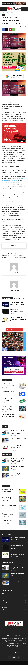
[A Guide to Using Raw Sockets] (5, 440)
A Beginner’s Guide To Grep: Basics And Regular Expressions (18, 447)
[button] (2, 9)
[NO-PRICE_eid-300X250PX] (14, 71)
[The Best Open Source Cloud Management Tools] (22, 507)
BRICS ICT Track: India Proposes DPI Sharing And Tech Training (18, 319)
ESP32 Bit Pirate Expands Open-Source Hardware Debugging (18, 311)
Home (3, 12)
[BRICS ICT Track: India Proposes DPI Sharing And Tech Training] (5, 319)
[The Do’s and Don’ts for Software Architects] (22, 491)
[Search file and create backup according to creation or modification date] (5, 432)
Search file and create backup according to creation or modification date (18, 432)
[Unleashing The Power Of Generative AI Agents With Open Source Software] (22, 408)
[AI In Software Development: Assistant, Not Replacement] (22, 386)
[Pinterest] (10, 29)
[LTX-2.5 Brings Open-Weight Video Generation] (5, 304)
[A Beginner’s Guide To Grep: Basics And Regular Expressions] (5, 447)
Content (7, 12)
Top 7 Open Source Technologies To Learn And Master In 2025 (9, 499)
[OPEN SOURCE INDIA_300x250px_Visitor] (14, 351)
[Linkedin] (14, 657)
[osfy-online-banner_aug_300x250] (14, 374)
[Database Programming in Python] (5, 468)
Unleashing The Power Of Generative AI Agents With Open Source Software (8, 408)
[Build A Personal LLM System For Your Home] (22, 401)
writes (19, 158)
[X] (6, 29)
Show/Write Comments (14, 330)
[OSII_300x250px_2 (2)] (14, 144)
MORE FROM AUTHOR (19, 298)
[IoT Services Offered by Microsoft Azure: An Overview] (22, 522)
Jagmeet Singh (6, 25)
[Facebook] (3, 29)
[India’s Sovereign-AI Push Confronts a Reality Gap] (22, 393)
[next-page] (5, 325)
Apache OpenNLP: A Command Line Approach (7, 255)
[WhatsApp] (13, 29)
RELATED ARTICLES (7, 298)
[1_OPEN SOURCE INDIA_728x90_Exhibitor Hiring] (14, 5)
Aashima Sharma (14, 25)
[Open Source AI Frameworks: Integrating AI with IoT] (22, 515)
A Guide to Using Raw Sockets (18, 438)
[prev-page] (3, 325)
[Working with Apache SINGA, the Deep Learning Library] (22, 416)
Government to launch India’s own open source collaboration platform (20, 255)
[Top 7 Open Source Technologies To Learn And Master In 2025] (22, 499)
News (12, 12)
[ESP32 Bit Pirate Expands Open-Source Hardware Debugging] (5, 311)
